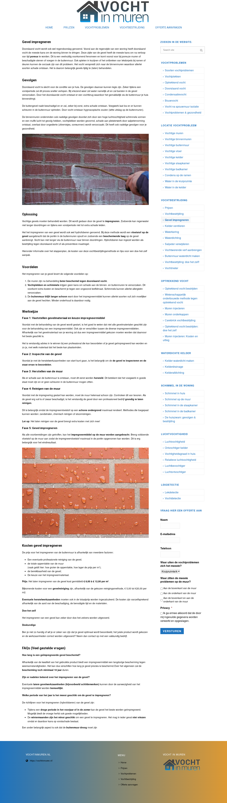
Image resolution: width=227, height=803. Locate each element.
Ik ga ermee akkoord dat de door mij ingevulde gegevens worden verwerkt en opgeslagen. (180, 616)
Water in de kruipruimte (178, 181)
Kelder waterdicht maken (179, 361)
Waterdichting (173, 238)
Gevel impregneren (177, 220)
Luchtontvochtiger (175, 472)
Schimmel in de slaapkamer (181, 405)
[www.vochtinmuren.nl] (113, 11)
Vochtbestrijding (132, 27)
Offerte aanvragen (168, 27)
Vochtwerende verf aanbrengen (183, 250)
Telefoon (165, 548)
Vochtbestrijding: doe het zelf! (182, 262)
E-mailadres (167, 534)
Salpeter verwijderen (177, 244)
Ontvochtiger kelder (176, 448)
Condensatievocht (175, 94)
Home (49, 27)
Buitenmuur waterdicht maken (182, 256)
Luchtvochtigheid (175, 441)
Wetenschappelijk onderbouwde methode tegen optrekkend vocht (180, 298)
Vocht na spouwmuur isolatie (182, 106)
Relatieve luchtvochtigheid (180, 460)
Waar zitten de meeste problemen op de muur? (175, 579)
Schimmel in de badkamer (180, 411)
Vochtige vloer (173, 151)
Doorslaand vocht (175, 88)
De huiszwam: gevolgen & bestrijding (179, 419)
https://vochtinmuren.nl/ (41, 760)
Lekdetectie (171, 492)
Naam (164, 520)
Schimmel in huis (175, 393)
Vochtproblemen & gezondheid (183, 112)
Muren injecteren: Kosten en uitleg (180, 338)
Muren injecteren (175, 308)
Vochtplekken (173, 76)
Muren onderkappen (177, 314)
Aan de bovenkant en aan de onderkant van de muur (178, 599)
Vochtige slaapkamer (177, 163)
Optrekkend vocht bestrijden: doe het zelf (180, 328)
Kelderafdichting (174, 372)
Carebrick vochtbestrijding (180, 320)
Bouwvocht (171, 100)
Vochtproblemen (97, 27)
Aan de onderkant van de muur (179, 593)
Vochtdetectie (173, 498)
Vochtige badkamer (176, 169)
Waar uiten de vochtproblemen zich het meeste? (179, 564)
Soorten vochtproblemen (179, 70)
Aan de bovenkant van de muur (179, 588)
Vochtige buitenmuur (177, 145)
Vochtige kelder (174, 157)
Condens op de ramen (178, 175)
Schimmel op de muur (178, 399)
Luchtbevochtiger (175, 466)
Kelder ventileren (175, 226)
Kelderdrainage (174, 367)
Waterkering (172, 232)
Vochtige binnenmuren (178, 139)
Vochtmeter (171, 268)
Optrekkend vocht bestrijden (181, 288)
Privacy (166, 608)
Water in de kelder (175, 187)
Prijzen (68, 27)
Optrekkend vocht (175, 82)
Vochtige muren (174, 133)
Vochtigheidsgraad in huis (180, 454)
